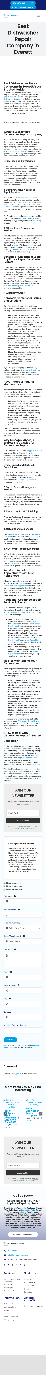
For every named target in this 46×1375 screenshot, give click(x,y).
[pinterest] (16, 1265)
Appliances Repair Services (16, 151)
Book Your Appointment (19, 585)
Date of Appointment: (13, 936)
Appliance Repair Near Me (22, 249)
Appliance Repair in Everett (19, 285)
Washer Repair (17, 204)
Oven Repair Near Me (33, 640)
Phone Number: (10, 909)
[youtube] (20, 1265)
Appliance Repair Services (28, 218)
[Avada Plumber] (13, 15)
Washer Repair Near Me (18, 534)
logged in (17, 1073)
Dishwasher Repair (11, 99)
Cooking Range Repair (25, 479)
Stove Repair (29, 204)
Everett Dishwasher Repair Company (32, 1112)
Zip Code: (7, 1012)
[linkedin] (24, 1265)
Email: (7, 972)
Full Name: (8, 896)
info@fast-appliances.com (18, 1255)
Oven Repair (9, 207)
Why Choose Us (14, 563)
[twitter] (8, 1265)
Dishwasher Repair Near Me (29, 721)
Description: (9, 949)
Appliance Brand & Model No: (16, 1025)
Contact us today (28, 1210)
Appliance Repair (35, 450)
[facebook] (4, 1265)
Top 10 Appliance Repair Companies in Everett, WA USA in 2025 (11, 1116)
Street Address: (10, 985)
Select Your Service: (12, 923)
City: (6, 998)
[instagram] (12, 1265)
